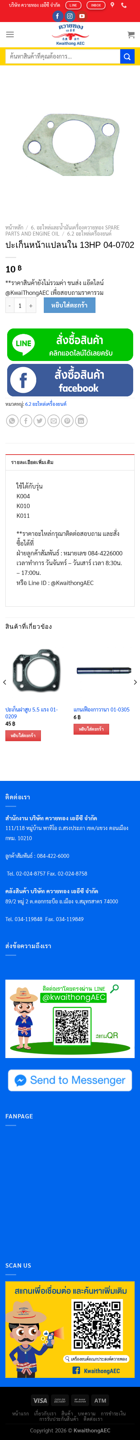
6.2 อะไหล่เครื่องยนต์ (89, 233)
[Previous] (5, 697)
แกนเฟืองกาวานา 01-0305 (102, 709)
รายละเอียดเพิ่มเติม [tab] (32, 462)
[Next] (135, 697)
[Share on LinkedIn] (81, 420)
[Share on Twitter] (39, 420)
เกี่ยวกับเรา (45, 1413)
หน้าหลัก (14, 227)
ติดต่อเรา (93, 1419)
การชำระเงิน (113, 1413)
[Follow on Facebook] (58, 16)
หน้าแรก (20, 1413)
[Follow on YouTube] (82, 16)
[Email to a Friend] (53, 420)
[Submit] (127, 56)
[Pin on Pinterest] (67, 420)
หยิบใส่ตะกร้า (69, 305)
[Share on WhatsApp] (12, 420)
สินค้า (67, 1413)
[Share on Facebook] (26, 420)
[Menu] (10, 34)
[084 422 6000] (125, 5)
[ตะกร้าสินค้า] (131, 35)
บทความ (87, 1413)
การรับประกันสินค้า (59, 1419)
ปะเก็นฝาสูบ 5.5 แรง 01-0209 (31, 712)
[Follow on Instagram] (70, 16)
